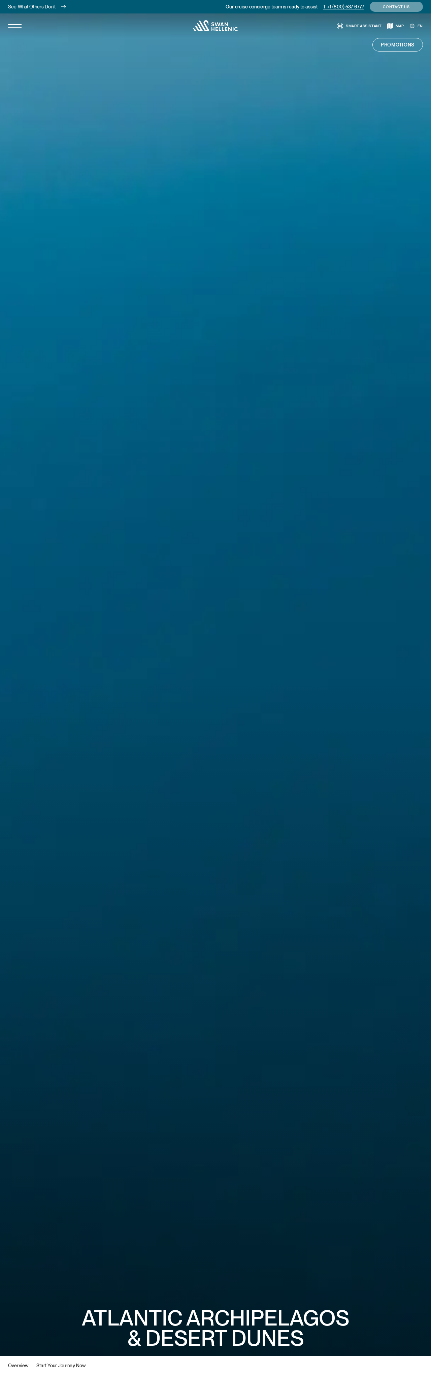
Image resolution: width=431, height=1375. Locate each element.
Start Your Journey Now (61, 1365)
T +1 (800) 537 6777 (343, 6)
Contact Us (396, 6)
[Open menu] (15, 26)
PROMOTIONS (398, 44)
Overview (18, 1365)
